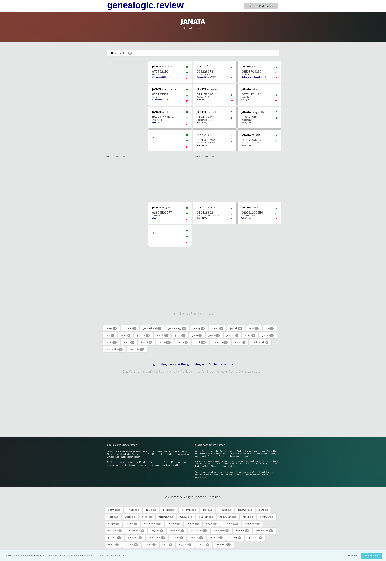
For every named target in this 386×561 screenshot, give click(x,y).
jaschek (131, 523)
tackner (131, 544)
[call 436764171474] (276, 90)
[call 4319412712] (231, 113)
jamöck (235, 328)
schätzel (196, 537)
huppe (113, 523)
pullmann (134, 537)
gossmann (165, 516)
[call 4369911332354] (276, 208)
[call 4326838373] (231, 67)
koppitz (192, 523)
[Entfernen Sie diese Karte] (187, 79)
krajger (210, 523)
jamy (253, 328)
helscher (205, 516)
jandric (239, 342)
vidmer (150, 544)
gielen (129, 516)
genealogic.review (145, 5)
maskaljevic (135, 530)
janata (214, 335)
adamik (113, 509)
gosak (146, 516)
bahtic (150, 509)
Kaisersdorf (157, 100)
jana (109, 335)
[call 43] (187, 136)
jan (269, 328)
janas (196, 335)
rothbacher (156, 537)
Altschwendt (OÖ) (159, 77)
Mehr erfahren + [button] (115, 555)
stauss (112, 544)
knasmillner (152, 523)
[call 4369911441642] (187, 113)
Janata (122, 53)
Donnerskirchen (204, 77)
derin (263, 509)
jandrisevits (114, 349)
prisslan (114, 537)
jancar (267, 335)
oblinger (242, 530)
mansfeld (114, 530)
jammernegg (176, 328)
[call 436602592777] (187, 208)
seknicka (215, 537)
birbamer (188, 509)
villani (167, 544)
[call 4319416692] (231, 208)
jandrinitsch (259, 342)
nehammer (221, 530)
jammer (129, 328)
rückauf (177, 537)
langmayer (252, 523)
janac (125, 335)
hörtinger (266, 516)
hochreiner (227, 516)
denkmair (244, 509)
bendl (168, 509)
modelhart (176, 530)
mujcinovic (198, 530)
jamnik (217, 328)
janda (164, 342)
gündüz (185, 516)
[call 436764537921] (231, 136)
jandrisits (136, 349)
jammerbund (151, 328)
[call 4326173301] (187, 90)
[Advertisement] (125, 106)
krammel (230, 523)
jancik (128, 342)
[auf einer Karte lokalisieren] (187, 73)
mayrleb (156, 530)
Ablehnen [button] (353, 555)
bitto (207, 509)
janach (162, 335)
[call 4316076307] (276, 113)
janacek (143, 335)
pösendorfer (264, 530)
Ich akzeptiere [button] (371, 555)
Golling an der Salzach (250, 77)
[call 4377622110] (187, 67)
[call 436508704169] (276, 67)
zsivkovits (222, 544)
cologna (224, 509)
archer (132, 509)
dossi (112, 516)
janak (179, 335)
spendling (254, 537)
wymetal (184, 544)
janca (249, 335)
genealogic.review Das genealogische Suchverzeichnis (193, 364)
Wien (199, 100)
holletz (247, 516)
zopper (203, 544)
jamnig (198, 328)
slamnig (234, 537)
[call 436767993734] (276, 136)
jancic (111, 342)
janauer (232, 335)
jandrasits (220, 342)
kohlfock (173, 523)
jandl (200, 342)
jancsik (146, 342)
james (111, 328)
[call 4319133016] (231, 90)
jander (182, 342)
